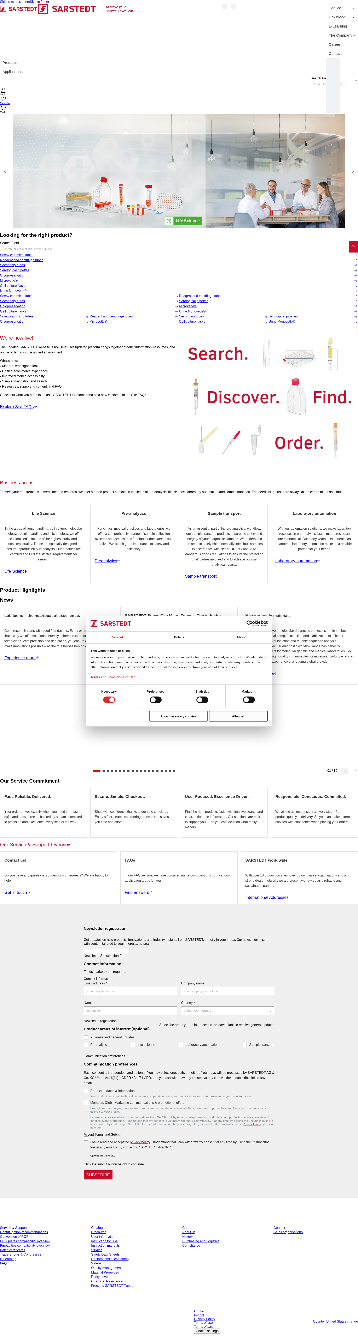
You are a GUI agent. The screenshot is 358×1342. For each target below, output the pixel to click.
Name (88, 1002)
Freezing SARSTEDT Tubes (112, 1285)
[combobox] (174, 249)
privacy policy (140, 1142)
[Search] (353, 246)
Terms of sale (204, 1326)
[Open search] (356, 82)
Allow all (238, 716)
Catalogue (98, 1227)
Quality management (106, 1268)
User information (103, 1236)
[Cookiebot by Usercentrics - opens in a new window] (249, 623)
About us (188, 1232)
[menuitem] (342, 8)
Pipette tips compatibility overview (25, 1245)
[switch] (156, 699)
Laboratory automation (202, 1044)
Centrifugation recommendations (24, 1232)
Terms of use (203, 1322)
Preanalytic (98, 1044)
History (187, 1236)
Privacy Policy (252, 1124)
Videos (96, 1263)
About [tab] (241, 637)
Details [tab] (179, 637)
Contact (279, 1227)
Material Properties (105, 1272)
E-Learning (8, 1259)
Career (187, 1227)
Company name (192, 983)
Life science (146, 1044)
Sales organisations (288, 1232)
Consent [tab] (117, 637)
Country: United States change (335, 1321)
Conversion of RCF (14, 1236)
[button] (3, 92)
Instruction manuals (105, 1245)
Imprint (199, 1315)
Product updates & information (112, 1091)
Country (188, 1002)
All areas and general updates (112, 1037)
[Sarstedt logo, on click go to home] (67, 31)
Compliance (191, 1245)
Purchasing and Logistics (200, 1241)
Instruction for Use (104, 1241)
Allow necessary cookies (178, 716)
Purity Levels (100, 1277)
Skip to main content (15, 2)
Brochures (98, 1232)
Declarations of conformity (110, 1259)
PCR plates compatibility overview (25, 1241)
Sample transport (261, 1044)
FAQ (3, 1263)
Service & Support (13, 1227)
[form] (179, 1051)
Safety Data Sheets (105, 1254)
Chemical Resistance (107, 1281)
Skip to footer (39, 2)
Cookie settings (207, 1331)
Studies (96, 1250)
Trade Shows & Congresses (20, 1254)
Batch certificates (12, 1250)
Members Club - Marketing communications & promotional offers (137, 1102)
